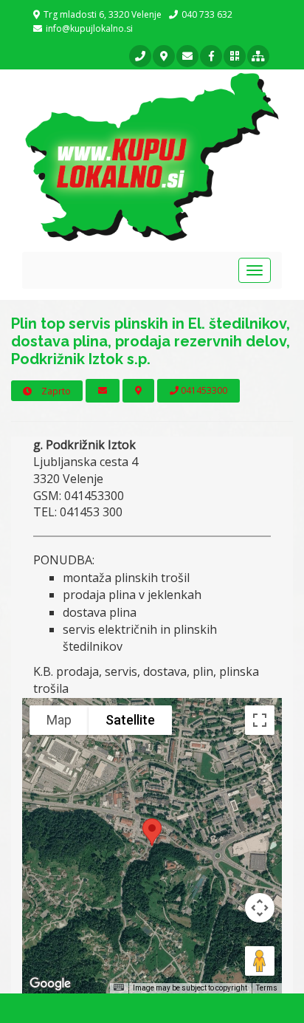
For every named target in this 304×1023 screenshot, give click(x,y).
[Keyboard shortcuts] (119, 987)
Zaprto (55, 391)
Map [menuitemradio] (59, 720)
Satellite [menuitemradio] (130, 720)
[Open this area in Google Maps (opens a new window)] (50, 983)
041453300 (203, 390)
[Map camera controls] (259, 908)
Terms (266, 988)
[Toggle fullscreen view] (259, 720)
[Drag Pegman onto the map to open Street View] (259, 961)
